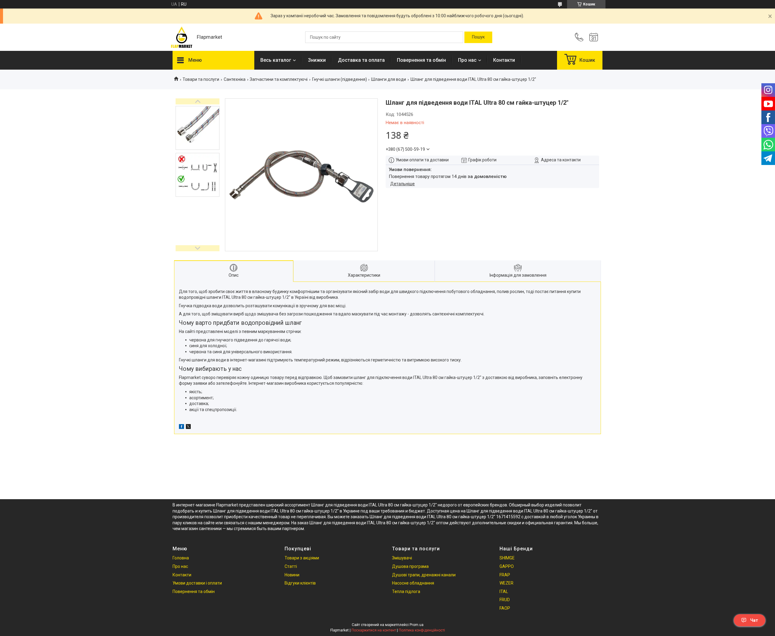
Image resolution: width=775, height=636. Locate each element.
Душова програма (410, 566)
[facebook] (181, 427)
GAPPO (507, 566)
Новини (292, 574)
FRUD (505, 599)
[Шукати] (478, 37)
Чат (754, 620)
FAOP (505, 608)
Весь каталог (275, 60)
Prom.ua (417, 625)
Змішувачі (402, 557)
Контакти (504, 60)
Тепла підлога (406, 591)
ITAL (504, 591)
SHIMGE (507, 557)
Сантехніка (235, 79)
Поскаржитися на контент (373, 630)
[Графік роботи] (593, 37)
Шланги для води (388, 79)
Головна (181, 557)
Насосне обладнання (413, 583)
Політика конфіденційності (422, 630)
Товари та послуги (201, 79)
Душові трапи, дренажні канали (424, 574)
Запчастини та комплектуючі (279, 79)
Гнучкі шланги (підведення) (339, 79)
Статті (291, 566)
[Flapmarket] (181, 37)
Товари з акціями (302, 557)
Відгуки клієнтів (300, 583)
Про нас (467, 60)
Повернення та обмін (421, 60)
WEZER (506, 583)
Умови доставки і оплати (197, 583)
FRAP (505, 574)
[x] (188, 427)
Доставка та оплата (361, 60)
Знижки (317, 60)
